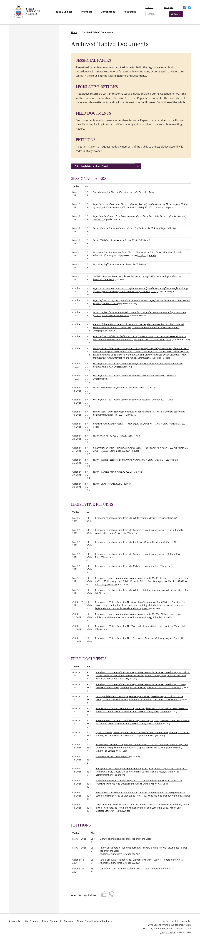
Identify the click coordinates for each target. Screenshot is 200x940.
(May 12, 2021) (140, 206)
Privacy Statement (51, 921)
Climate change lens (110, 838)
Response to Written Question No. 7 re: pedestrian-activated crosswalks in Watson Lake (141, 626)
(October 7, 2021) (140, 290)
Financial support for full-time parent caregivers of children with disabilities (139, 847)
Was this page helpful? (84, 895)
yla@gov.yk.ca (167, 932)
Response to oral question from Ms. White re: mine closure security (130, 517)
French (152, 192)
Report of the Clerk (141, 838)
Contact (149, 7)
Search (177, 13)
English (143, 192)
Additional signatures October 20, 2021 (120, 862)
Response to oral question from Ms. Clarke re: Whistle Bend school (130, 541)
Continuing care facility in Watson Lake (120, 868)
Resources (130, 11)
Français (168, 7)
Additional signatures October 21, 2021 (120, 853)
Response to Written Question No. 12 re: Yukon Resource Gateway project (133, 638)
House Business (63, 11)
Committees (108, 11)
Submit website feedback (98, 921)
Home (74, 33)
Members (87, 11)
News (80, 921)
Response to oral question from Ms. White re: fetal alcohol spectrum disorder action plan (142, 590)
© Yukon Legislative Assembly (24, 921)
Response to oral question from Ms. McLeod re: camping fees (127, 566)
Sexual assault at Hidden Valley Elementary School (126, 859)
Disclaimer (69, 921)
